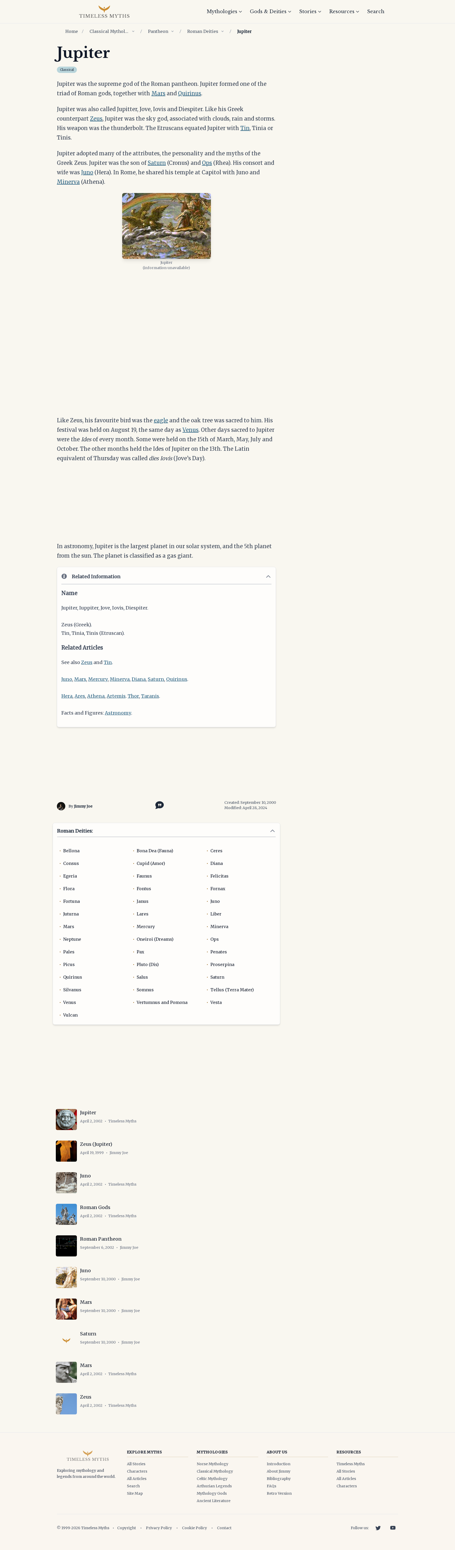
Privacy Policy (159, 1528)
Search (375, 11)
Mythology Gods (212, 1493)
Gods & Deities (268, 11)
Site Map (135, 1493)
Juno (87, 172)
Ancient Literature (213, 1500)
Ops (207, 163)
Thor (133, 696)
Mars (158, 93)
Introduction (278, 1464)
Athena (96, 696)
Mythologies (222, 11)
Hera (66, 696)
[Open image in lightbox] (166, 226)
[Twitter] (378, 1528)
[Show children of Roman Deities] (222, 31)
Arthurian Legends (214, 1486)
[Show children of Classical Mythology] (133, 31)
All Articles (136, 1478)
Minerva (68, 182)
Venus (190, 430)
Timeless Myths (351, 1464)
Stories (307, 11)
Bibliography (279, 1478)
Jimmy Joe (83, 806)
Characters (137, 1471)
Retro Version (279, 1493)
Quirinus (189, 93)
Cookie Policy (194, 1528)
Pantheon (158, 31)
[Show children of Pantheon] (172, 31)
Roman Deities (202, 31)
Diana (139, 679)
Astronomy (118, 713)
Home (71, 31)
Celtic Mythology (212, 1478)
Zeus (96, 118)
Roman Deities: (75, 831)
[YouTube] (393, 1528)
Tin (245, 128)
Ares (80, 696)
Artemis (116, 696)
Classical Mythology (109, 31)
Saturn (157, 163)
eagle (161, 420)
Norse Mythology (212, 1464)
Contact (224, 1528)
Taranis (150, 696)
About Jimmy (278, 1471)
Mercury (98, 679)
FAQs (271, 1486)
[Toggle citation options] (158, 804)
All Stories (136, 1464)
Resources (341, 11)
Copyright (126, 1528)
